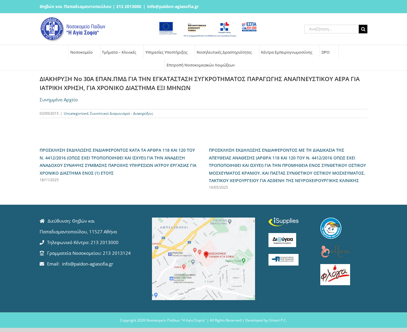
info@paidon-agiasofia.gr (173, 6)
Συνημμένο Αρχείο (59, 100)
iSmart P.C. (278, 320)
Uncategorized (76, 113)
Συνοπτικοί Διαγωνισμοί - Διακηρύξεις (121, 113)
